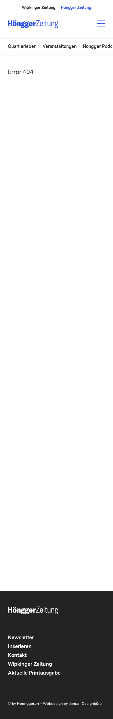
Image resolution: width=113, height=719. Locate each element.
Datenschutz (28, 672)
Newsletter (21, 638)
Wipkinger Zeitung (38, 8)
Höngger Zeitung (76, 8)
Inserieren (20, 646)
